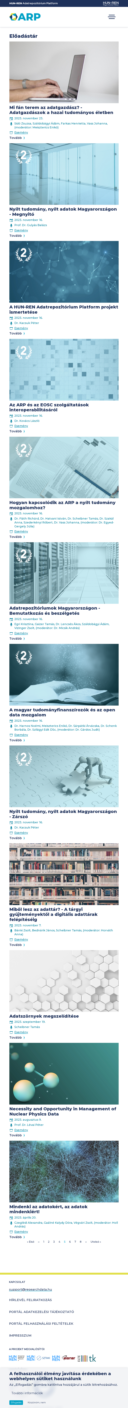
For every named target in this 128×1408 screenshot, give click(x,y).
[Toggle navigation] (111, 17)
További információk (27, 1393)
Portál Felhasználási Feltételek (41, 1323)
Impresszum (20, 1335)
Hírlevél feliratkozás (30, 1300)
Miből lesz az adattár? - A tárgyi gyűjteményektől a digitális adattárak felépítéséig (53, 914)
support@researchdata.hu (30, 1289)
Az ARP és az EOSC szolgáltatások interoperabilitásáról (49, 407)
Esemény (21, 132)
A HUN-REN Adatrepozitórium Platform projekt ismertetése (63, 309)
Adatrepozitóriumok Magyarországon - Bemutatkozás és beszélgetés (54, 611)
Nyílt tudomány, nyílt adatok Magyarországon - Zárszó (63, 814)
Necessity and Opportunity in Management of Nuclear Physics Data (62, 1111)
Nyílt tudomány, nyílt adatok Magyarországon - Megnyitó (63, 212)
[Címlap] (25, 17)
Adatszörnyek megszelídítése (44, 1016)
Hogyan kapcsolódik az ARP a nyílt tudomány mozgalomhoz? (62, 505)
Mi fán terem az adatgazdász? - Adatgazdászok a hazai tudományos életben (61, 110)
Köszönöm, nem (37, 1402)
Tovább (15, 138)
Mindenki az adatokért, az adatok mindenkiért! (48, 1209)
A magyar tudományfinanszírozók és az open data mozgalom (62, 712)
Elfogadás (16, 1402)
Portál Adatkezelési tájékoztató (41, 1312)
